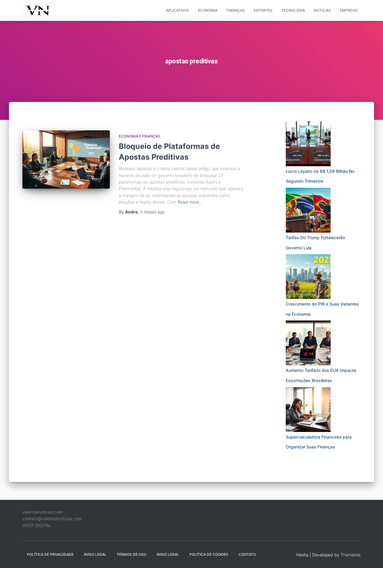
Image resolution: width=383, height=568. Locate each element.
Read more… (190, 201)
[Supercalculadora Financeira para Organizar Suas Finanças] (308, 409)
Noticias (322, 10)
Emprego (349, 10)
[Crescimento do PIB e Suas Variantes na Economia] (308, 276)
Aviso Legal (95, 554)
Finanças (236, 10)
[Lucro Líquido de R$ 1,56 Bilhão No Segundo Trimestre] (308, 143)
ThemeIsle (351, 554)
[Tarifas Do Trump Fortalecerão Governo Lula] (308, 210)
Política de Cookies (208, 554)
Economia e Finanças (139, 136)
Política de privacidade (50, 554)
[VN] (39, 10)
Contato (247, 554)
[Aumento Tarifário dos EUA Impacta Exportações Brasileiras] (308, 342)
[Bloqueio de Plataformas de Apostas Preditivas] (66, 159)
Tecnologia (293, 10)
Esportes (263, 10)
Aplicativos (177, 10)
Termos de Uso (131, 554)
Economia (208, 10)
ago (152, 211)
